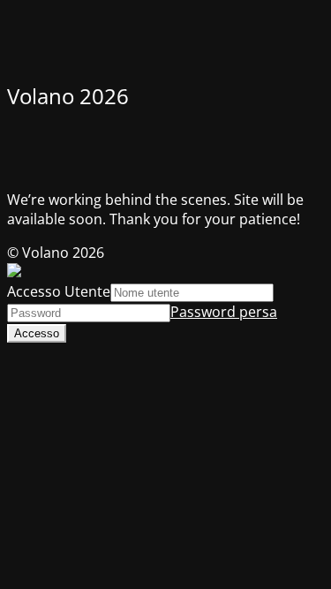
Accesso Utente (58, 291)
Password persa (223, 311)
